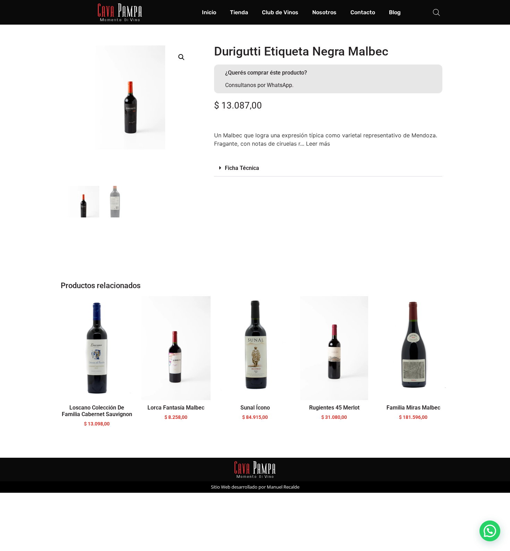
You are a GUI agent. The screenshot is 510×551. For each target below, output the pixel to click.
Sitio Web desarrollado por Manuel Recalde (255, 487)
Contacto (362, 12)
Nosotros (324, 12)
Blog (395, 12)
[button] (181, 57)
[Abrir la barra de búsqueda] (436, 12)
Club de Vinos (280, 12)
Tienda (239, 12)
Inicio (209, 12)
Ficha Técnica (242, 168)
